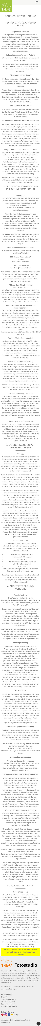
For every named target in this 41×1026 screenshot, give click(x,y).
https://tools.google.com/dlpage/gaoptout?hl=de (20, 722)
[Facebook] (9, 1014)
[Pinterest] (2, 1014)
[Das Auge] (15, 1014)
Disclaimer (5, 1020)
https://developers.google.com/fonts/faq (22, 942)
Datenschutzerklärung (20, 1020)
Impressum (5, 1022)
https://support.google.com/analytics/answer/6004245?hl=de (20, 752)
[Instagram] (5, 1014)
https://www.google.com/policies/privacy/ (20, 946)
